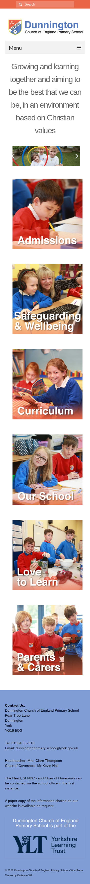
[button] (13, 156)
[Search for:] (45, 4)
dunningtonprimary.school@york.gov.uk (47, 748)
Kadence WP (24, 875)
